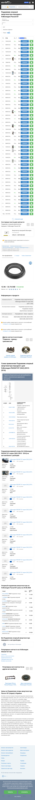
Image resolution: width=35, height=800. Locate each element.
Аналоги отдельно (7, 29)
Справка (22, 765)
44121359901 (8, 213)
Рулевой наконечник (6, 661)
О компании (23, 763)
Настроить (17, 796)
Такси (4, 32)
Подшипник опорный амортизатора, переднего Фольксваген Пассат (11, 615)
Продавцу (22, 753)
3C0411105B (12, 407)
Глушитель (4, 654)
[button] (26, 2)
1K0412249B (8, 83)
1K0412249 (8, 41)
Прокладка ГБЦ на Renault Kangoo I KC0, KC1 (10, 684)
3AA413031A (12, 446)
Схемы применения (26, 255)
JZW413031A (12, 438)
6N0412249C (8, 111)
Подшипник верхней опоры (12, 623)
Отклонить (24, 792)
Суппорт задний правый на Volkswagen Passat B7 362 (10, 356)
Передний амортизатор (7, 659)
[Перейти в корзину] (33, 2)
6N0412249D (8, 108)
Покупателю (23, 755)
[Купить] (31, 41)
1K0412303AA (12, 417)
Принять (10, 792)
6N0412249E (8, 44)
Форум (3, 760)
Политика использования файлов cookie (17, 788)
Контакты (22, 768)
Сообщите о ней (7, 324)
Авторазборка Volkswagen (14, 644)
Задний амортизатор (6, 657)
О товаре (17, 255)
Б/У (4, 27)
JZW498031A (12, 432)
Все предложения (7, 255)
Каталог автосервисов (7, 750)
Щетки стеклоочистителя (7, 656)
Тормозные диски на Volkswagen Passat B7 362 (26, 356)
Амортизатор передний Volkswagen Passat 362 (22, 230)
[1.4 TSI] (7, 7)
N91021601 (11, 424)
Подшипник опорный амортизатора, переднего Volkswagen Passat (11, 602)
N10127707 (11, 428)
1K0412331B (12, 420)
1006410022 (8, 62)
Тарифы (22, 760)
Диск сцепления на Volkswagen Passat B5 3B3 (26, 684)
